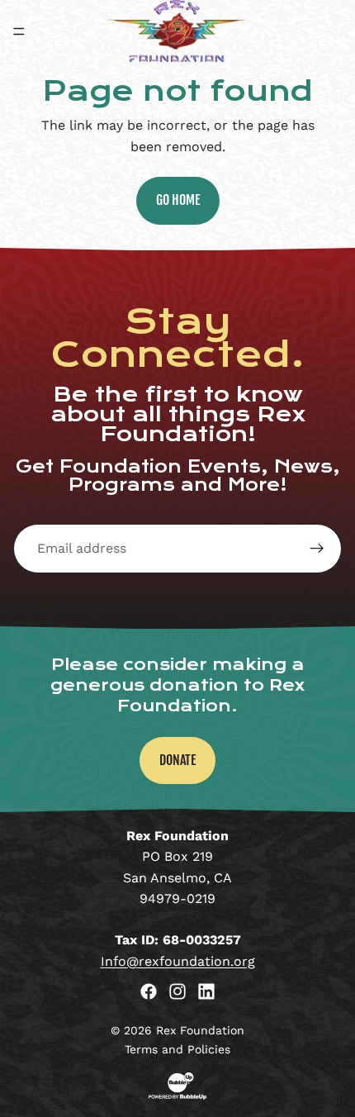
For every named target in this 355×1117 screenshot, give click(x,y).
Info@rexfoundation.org (178, 961)
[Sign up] (317, 548)
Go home (178, 200)
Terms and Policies (177, 1049)
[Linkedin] (206, 991)
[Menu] (19, 31)
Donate (177, 760)
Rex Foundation (200, 1030)
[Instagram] (177, 991)
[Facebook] (149, 991)
